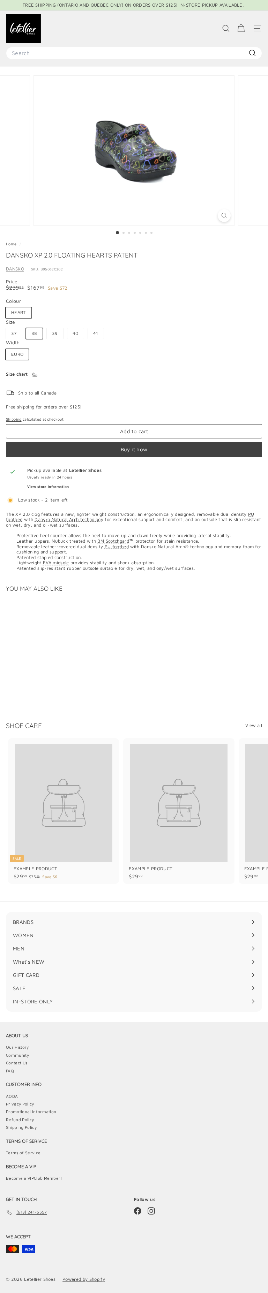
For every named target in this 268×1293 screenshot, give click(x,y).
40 (76, 333)
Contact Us (16, 1062)
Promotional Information (31, 1111)
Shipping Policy (21, 1127)
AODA (12, 1096)
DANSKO (15, 268)
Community (17, 1055)
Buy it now (134, 449)
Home (12, 244)
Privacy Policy (20, 1104)
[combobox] (134, 53)
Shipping (14, 419)
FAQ (10, 1070)
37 (14, 333)
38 (34, 333)
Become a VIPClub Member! (34, 1178)
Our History (17, 1047)
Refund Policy (20, 1119)
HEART (18, 312)
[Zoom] (224, 215)
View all (253, 725)
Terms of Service (23, 1152)
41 (95, 333)
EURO (17, 354)
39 (55, 333)
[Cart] (241, 28)
